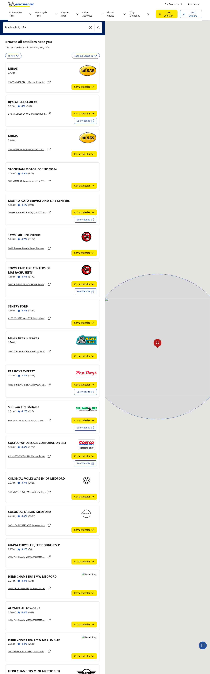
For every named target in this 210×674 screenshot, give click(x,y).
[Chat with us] (203, 645)
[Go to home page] (21, 4)
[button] (90, 27)
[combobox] (52, 27)
